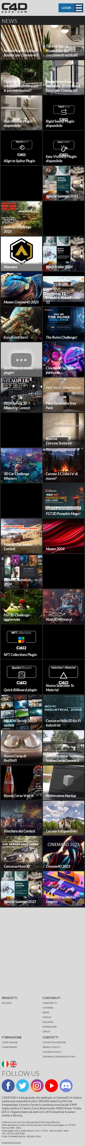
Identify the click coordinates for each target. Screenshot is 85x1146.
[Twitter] (22, 1085)
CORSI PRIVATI (9, 1047)
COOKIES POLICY (51, 1051)
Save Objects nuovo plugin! (18, 370)
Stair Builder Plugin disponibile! (18, 123)
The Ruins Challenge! (61, 337)
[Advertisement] (21, 183)
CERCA (46, 1031)
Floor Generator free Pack (61, 405)
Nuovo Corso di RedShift (15, 758)
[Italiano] (5, 1063)
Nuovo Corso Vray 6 (18, 795)
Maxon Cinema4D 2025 (21, 302)
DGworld (16, 1142)
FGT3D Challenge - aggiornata (17, 617)
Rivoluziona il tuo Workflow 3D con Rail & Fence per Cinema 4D (63, 85)
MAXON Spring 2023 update (19, 723)
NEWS (45, 1012)
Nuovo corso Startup (61, 795)
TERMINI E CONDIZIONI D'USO (58, 1056)
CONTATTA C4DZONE (54, 1042)
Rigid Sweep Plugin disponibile (60, 123)
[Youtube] (51, 1085)
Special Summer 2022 (20, 901)
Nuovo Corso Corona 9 (62, 760)
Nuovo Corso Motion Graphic (61, 899)
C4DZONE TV (49, 1002)
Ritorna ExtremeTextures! (59, 440)
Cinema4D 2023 (58, 866)
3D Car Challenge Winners (16, 476)
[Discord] (66, 1085)
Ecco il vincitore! (16, 337)
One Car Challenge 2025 (17, 229)
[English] (14, 1063)
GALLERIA (47, 1021)
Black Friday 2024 (59, 267)
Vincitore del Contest (19, 831)
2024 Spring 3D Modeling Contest (17, 405)
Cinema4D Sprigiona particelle (61, 370)
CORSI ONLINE (10, 1042)
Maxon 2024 (55, 549)
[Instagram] (37, 1085)
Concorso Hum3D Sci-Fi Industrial (63, 723)
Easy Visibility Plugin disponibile (61, 158)
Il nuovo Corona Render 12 (63, 299)
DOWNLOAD (49, 1026)
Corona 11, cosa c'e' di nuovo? (62, 476)
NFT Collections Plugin (20, 654)
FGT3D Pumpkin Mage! (63, 513)
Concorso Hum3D (17, 866)
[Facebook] (8, 1085)
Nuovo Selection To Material (60, 687)
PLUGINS (6, 1002)
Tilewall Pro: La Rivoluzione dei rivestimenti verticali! (62, 50)
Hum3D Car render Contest (18, 546)
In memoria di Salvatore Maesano (21, 264)
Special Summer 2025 (62, 196)
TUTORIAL (48, 1007)
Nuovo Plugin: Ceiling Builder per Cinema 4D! (21, 53)
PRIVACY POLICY (51, 1047)
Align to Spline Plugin (19, 161)
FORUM (46, 1017)
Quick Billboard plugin (20, 690)
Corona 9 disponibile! (62, 831)
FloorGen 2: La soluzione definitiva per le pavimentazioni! (21, 85)
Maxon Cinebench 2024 (17, 582)
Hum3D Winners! (59, 619)
